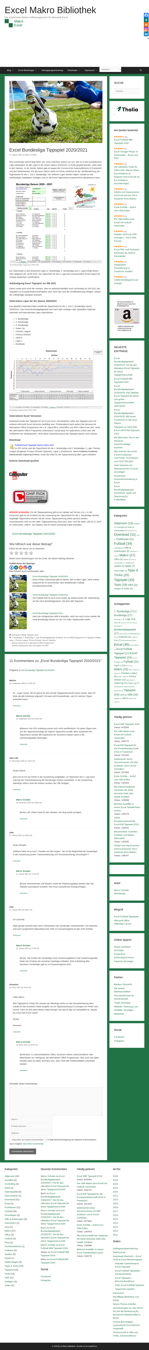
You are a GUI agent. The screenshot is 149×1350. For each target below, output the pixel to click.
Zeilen (128, 588)
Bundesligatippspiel (47, 638)
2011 (115, 1235)
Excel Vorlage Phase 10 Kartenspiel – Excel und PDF (126, 154)
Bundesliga (118, 626)
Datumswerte (132, 530)
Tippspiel (30, 635)
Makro (127, 555)
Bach (43, 1228)
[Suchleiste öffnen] (140, 70)
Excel (121, 644)
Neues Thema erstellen (124, 1304)
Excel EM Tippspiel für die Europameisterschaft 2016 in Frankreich (126, 748)
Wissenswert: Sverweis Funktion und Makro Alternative (125, 834)
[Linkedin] (30, 567)
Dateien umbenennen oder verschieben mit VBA (30, 646)
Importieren (134, 551)
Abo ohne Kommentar (33, 1144)
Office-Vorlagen (134, 669)
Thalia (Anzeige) (122, 1003)
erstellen (134, 637)
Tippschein (118, 691)
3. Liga (36, 638)
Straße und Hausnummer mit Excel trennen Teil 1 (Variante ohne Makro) (126, 195)
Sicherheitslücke (119, 563)
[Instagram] (25, 567)
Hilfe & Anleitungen (14, 1219)
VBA (133, 584)
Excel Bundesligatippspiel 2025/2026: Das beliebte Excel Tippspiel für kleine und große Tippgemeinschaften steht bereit (126, 396)
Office (118, 559)
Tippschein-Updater (125, 1289)
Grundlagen (119, 548)
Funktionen (125, 539)
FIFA (134, 658)
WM (125, 698)
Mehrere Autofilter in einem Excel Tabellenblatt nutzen (127, 807)
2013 (123, 623)
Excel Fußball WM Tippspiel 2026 (123, 141)
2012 (117, 623)
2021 (115, 1195)
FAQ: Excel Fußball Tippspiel (129, 1285)
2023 (115, 1188)
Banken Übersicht (123, 984)
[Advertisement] (74, 44)
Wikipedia (119, 1014)
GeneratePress (91, 1346)
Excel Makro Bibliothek (50, 10)
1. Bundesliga (17, 638)
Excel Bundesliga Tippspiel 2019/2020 (50, 576)
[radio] (11, 553)
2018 (115, 1207)
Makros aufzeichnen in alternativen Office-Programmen (33, 643)
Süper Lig (133, 683)
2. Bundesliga (28, 638)
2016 (134, 623)
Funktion (118, 662)
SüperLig (52, 640)
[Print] (21, 567)
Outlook (127, 559)
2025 (115, 1180)
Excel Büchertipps (26, 70)
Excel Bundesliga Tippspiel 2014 (48, 613)
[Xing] (16, 567)
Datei (131, 527)
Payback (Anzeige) (123, 961)
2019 (115, 1203)
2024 (115, 1184)
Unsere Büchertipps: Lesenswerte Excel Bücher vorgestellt (126, 1325)
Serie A (45, 640)
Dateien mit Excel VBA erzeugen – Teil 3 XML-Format (125, 237)
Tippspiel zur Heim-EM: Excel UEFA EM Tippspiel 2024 (127, 430)
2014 (129, 623)
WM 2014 (132, 698)
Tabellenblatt (118, 686)
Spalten (119, 566)
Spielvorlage (130, 680)
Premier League (22, 640)
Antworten (17, 706)
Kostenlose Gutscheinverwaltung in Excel (126, 479)
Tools (36, 635)
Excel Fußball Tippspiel (72, 638)
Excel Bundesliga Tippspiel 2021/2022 (33, 533)
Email (7, 1203)
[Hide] (148, 38)
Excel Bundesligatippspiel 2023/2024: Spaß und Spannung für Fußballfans (125, 493)
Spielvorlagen (120, 571)
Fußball (23, 635)
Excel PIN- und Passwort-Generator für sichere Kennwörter (127, 252)
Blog (9, 70)
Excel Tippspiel (88, 638)
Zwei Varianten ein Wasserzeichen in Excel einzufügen (126, 468)
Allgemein (123, 523)
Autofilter (9, 1180)
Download (15, 635)
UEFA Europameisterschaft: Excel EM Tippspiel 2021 (126, 821)
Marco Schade (23, 716)
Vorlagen (118, 589)
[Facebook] (12, 567)
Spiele (130, 566)
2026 (115, 1176)
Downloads (72, 70)
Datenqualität (120, 530)
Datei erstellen (124, 633)
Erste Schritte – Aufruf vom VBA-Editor (125, 209)
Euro (117, 640)
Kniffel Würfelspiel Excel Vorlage (126, 281)
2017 (115, 1211)
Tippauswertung (129, 686)
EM (116, 637)
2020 (115, 1199)
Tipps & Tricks (12, 1266)
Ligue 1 (12, 640)
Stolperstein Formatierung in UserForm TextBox (123, 268)
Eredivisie (59, 638)
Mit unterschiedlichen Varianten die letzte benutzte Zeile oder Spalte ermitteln (92, 1238)
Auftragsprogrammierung (52, 70)
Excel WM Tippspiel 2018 (126, 724)
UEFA (123, 695)
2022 (115, 1192)
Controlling (121, 527)
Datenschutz (119, 1252)
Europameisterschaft (128, 640)
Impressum (89, 70)
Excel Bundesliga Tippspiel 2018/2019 (50, 595)
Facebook (119, 1037)
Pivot (133, 559)
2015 (115, 1219)
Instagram (119, 1041)
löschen (129, 665)
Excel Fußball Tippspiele (126, 916)
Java (116, 556)
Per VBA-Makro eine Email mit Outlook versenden (124, 222)
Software (130, 563)
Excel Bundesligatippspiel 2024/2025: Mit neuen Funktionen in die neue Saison (125, 416)
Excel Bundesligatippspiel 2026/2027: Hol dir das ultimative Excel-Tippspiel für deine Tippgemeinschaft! (55, 1183)
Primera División (35, 640)
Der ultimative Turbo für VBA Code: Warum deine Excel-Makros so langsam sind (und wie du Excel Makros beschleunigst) (127, 175)
